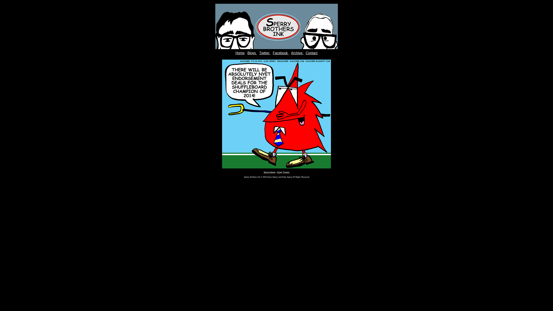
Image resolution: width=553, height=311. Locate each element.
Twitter (264, 53)
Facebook (281, 53)
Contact (312, 53)
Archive (297, 53)
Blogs (252, 53)
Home (240, 53)
